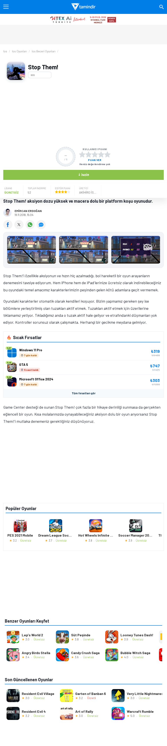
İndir (83, 174)
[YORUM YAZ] (42, 227)
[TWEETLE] (19, 227)
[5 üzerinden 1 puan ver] (82, 154)
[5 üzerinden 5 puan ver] (107, 154)
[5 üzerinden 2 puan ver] (88, 154)
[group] (83, 250)
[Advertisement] (83, 113)
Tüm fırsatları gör (83, 393)
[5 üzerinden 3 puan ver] (95, 154)
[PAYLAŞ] (8, 227)
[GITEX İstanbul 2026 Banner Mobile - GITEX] (83, 19)
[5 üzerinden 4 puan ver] (101, 154)
